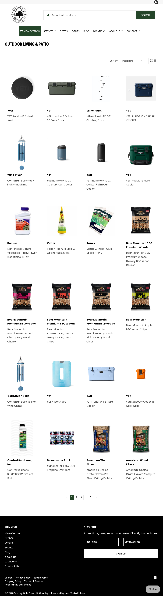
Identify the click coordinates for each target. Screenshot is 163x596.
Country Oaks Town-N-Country (30, 593)
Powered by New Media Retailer (68, 593)
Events (75, 31)
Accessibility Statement (18, 584)
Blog (86, 31)
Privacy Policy (23, 577)
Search (148, 15)
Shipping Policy (13, 581)
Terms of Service (33, 581)
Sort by (114, 60)
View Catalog (31, 31)
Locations (99, 31)
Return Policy (41, 577)
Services (48, 31)
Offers (64, 31)
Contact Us (134, 31)
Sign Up (121, 553)
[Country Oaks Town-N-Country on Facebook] (155, 578)
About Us (115, 31)
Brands (9, 538)
